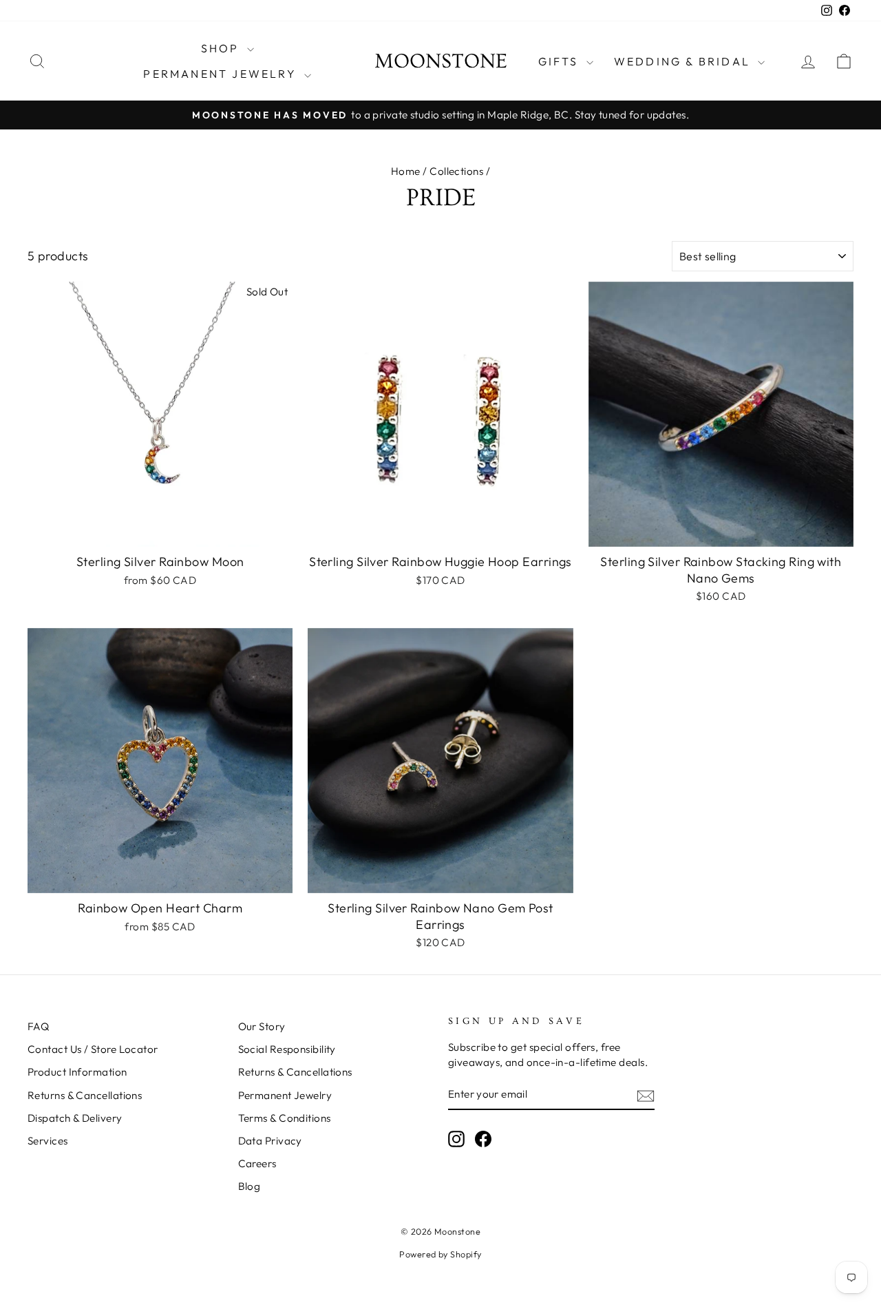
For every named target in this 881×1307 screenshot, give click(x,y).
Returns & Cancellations (85, 1095)
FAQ (38, 1026)
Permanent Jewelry (222, 74)
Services (48, 1140)
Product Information (77, 1071)
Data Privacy (270, 1140)
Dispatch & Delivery (75, 1118)
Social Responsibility (287, 1049)
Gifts (560, 61)
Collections (456, 171)
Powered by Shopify (440, 1253)
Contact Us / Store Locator (93, 1049)
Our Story (262, 1026)
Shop (222, 48)
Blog (249, 1186)
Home (406, 171)
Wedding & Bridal (684, 61)
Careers (257, 1163)
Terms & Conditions (284, 1118)
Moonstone (440, 61)
